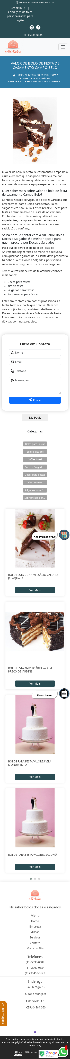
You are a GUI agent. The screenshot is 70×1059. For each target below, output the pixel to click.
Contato (35, 943)
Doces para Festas (35, 474)
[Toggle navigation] (63, 47)
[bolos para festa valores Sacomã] (34, 818)
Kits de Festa (35, 482)
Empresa (35, 926)
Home (35, 921)
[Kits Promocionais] (64, 535)
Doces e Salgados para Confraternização (35, 467)
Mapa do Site (35, 948)
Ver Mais (35, 590)
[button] (31, 879)
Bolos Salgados (35, 451)
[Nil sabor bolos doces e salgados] (13, 47)
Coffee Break (35, 459)
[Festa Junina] (64, 693)
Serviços (35, 937)
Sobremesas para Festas (35, 497)
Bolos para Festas (35, 444)
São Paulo (35, 417)
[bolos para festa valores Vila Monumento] (34, 724)
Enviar (36, 400)
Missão (35, 932)
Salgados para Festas (35, 490)
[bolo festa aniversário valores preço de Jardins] (34, 631)
